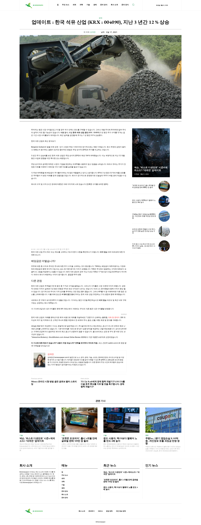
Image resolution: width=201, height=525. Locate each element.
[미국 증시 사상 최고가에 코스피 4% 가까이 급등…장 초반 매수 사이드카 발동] (164, 246)
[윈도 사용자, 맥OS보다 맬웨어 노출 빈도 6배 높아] (164, 201)
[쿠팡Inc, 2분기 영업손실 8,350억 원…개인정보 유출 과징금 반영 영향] (164, 216)
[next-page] (166, 132)
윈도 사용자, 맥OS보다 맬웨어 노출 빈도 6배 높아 (120, 439)
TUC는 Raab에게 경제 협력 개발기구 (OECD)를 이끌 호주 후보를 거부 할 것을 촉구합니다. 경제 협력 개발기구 (103, 384)
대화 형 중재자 (114, 317)
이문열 (136, 174)
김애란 (93, 32)
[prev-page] (161, 132)
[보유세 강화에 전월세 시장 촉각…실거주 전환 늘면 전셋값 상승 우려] (164, 231)
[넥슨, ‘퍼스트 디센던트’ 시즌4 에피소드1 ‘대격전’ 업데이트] (151, 152)
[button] (133, 4)
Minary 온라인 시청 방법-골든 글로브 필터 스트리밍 (54, 382)
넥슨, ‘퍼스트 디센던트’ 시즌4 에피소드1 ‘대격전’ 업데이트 (151, 169)
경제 (100, 18)
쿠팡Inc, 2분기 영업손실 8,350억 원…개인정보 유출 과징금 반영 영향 (144, 216)
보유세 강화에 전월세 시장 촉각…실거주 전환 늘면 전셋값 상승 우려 (144, 231)
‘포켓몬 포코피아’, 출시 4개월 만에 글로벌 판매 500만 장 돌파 (143, 186)
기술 (21, 435)
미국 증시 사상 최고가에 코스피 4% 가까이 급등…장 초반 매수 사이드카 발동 (143, 246)
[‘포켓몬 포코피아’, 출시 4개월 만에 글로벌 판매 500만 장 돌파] (164, 186)
